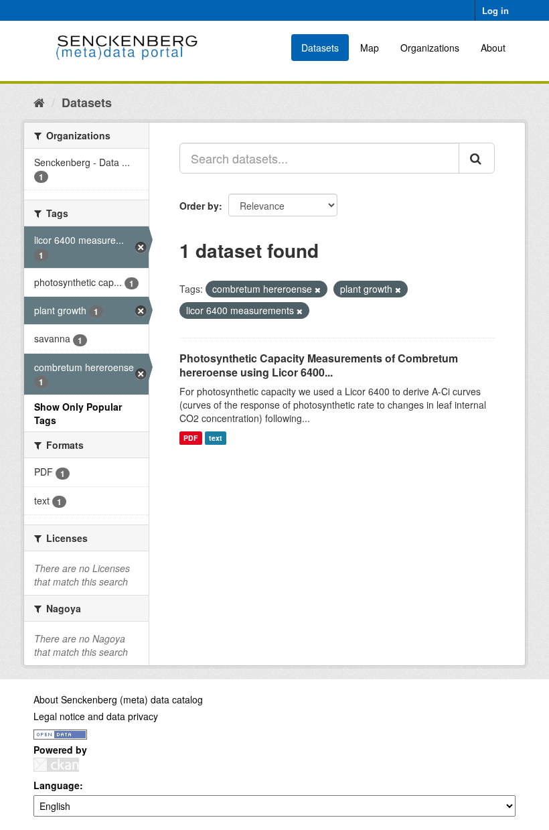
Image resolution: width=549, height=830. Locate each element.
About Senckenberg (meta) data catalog (118, 699)
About (493, 47)
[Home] (39, 102)
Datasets (320, 47)
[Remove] (318, 289)
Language (56, 785)
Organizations (429, 47)
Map (369, 47)
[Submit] (477, 158)
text (215, 438)
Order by (199, 205)
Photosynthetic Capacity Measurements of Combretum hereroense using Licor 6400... (318, 365)
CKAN (56, 765)
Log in (495, 10)
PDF (190, 438)
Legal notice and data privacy (95, 716)
